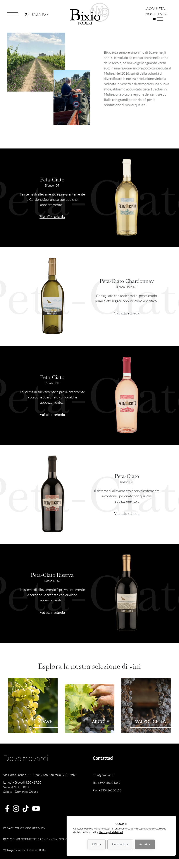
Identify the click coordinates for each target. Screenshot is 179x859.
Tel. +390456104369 (106, 782)
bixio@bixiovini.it (104, 775)
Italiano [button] (38, 14)
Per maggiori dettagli (111, 832)
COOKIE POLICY (35, 828)
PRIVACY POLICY (13, 828)
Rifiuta (96, 844)
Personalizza (120, 844)
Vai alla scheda (52, 216)
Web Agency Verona (14, 850)
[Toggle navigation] (12, 14)
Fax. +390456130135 (107, 790)
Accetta (144, 844)
